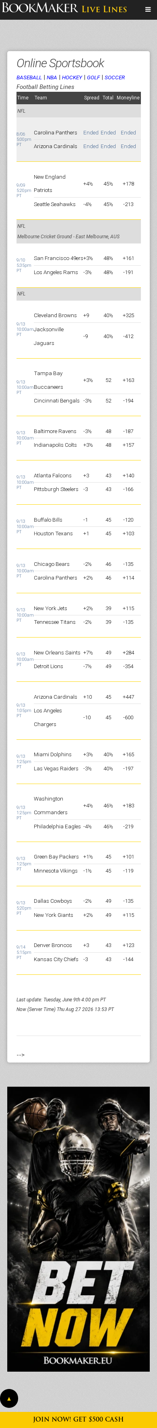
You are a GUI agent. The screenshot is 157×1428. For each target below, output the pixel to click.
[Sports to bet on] (148, 9)
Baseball (29, 77)
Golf (93, 77)
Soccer (115, 77)
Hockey (72, 77)
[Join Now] (78, 1229)
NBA (52, 77)
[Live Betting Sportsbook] (64, 10)
